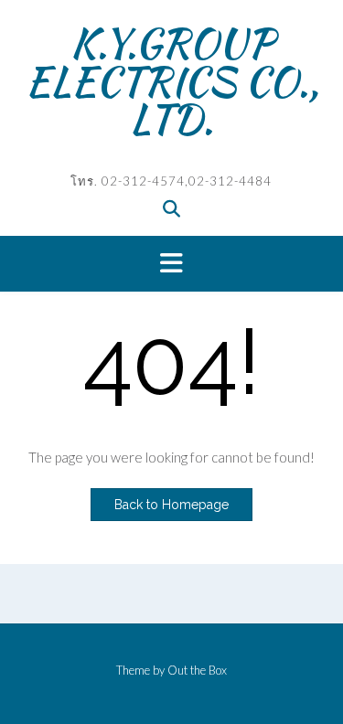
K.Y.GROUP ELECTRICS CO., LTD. (172, 81)
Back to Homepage (171, 504)
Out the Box (197, 670)
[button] (171, 264)
